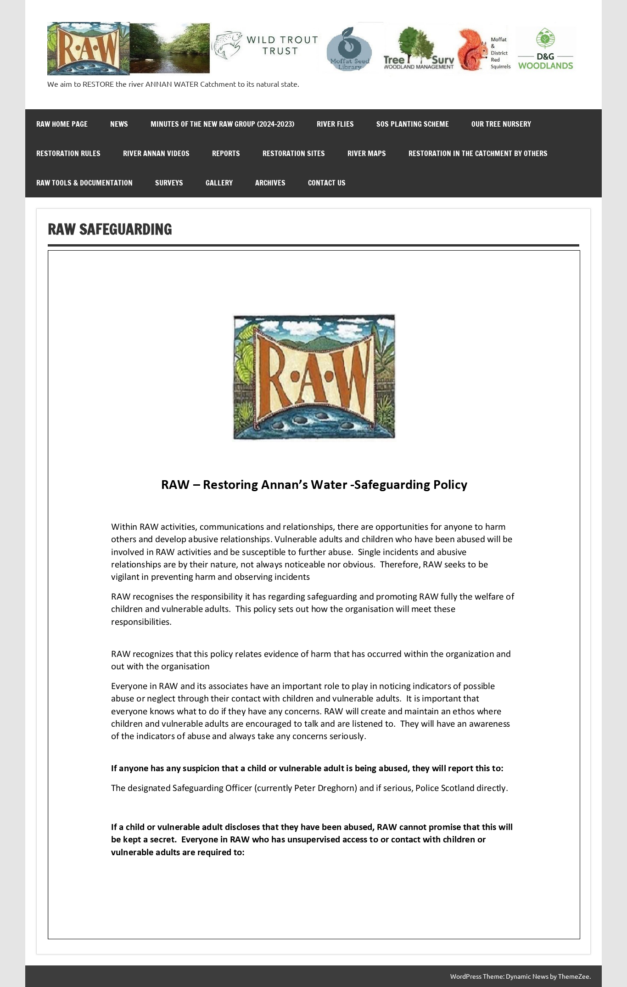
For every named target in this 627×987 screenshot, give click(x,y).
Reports (226, 153)
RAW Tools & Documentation (84, 183)
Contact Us (327, 183)
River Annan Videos (156, 153)
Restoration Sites (294, 153)
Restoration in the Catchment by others (478, 153)
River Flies (335, 124)
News (119, 124)
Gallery (219, 183)
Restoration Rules (68, 153)
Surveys (169, 183)
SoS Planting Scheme (412, 124)
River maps (366, 153)
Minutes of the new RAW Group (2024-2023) (222, 124)
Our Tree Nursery (501, 124)
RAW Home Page (62, 124)
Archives (270, 183)
